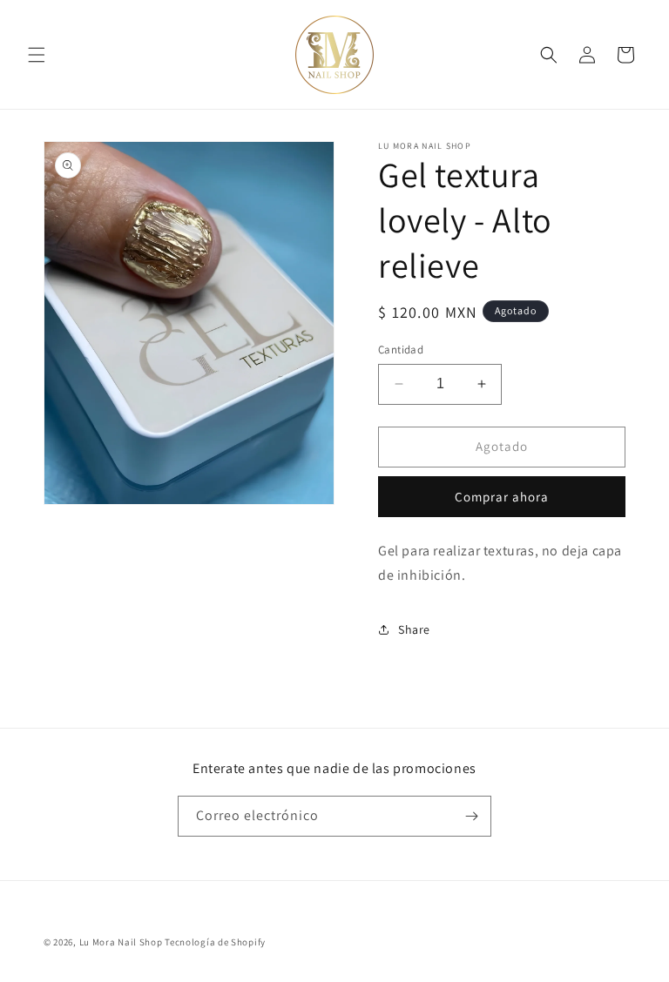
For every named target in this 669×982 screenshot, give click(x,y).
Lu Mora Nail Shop (121, 942)
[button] (36, 55)
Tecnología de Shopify (215, 942)
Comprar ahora (502, 496)
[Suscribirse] (471, 816)
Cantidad (400, 349)
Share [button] (414, 629)
